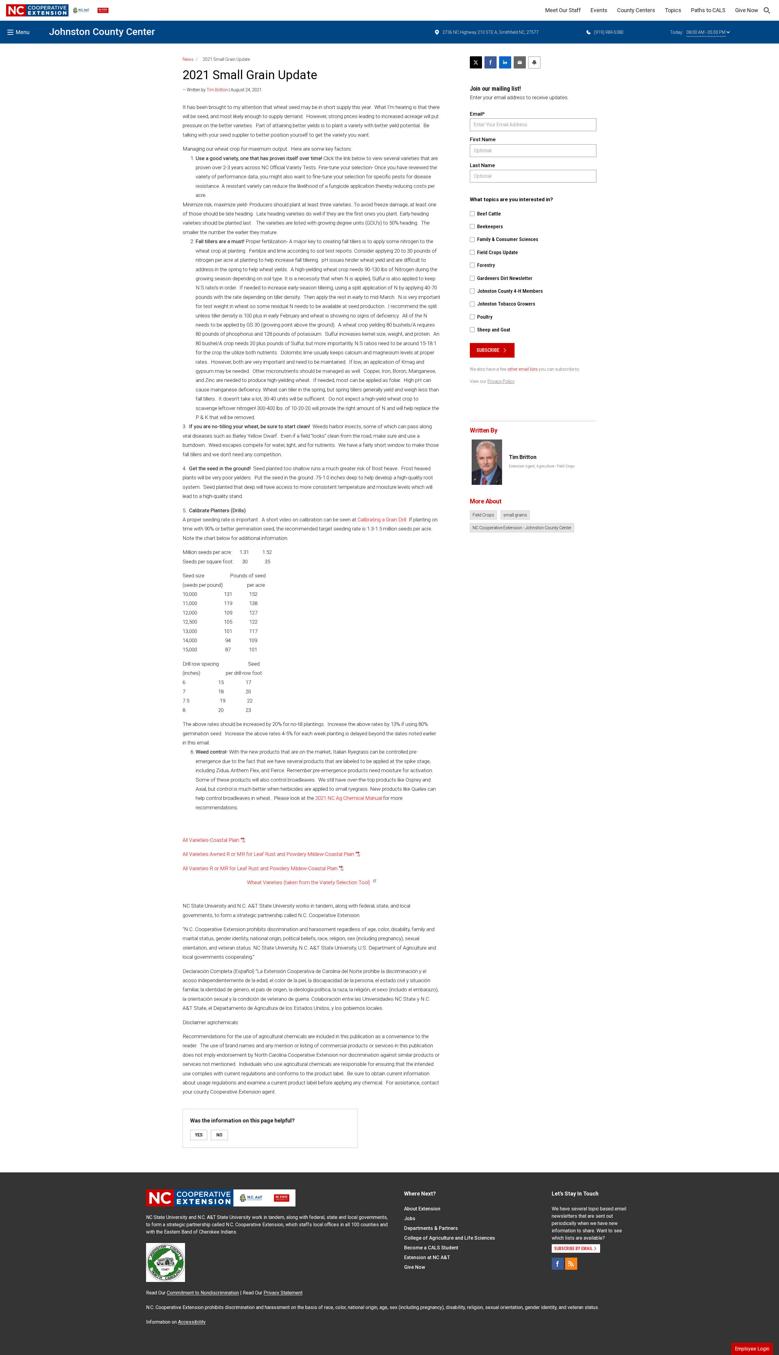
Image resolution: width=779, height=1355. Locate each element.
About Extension (422, 1209)
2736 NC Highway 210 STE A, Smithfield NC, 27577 (490, 32)
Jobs (409, 1218)
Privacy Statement (283, 1293)
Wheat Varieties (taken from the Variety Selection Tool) (308, 882)
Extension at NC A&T (427, 1257)
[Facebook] (558, 1264)
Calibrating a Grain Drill (382, 519)
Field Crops (483, 515)
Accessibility (192, 1322)
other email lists (523, 369)
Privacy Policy (501, 381)
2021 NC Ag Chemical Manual (348, 798)
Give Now (746, 10)
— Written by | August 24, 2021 (222, 89)
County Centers (636, 10)
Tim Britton (217, 89)
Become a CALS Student (431, 1248)
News (188, 59)
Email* (477, 114)
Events (599, 10)
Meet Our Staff (563, 10)
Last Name (482, 165)
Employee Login (752, 1349)
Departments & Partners (431, 1228)
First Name (483, 139)
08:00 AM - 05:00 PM (705, 32)
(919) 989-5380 (609, 32)
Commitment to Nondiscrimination (203, 1293)
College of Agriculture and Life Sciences (449, 1238)
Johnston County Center (102, 31)
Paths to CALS (708, 10)
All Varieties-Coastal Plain (211, 840)
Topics (673, 10)
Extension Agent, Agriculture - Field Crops (542, 466)
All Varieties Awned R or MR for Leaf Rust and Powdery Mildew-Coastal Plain (268, 854)
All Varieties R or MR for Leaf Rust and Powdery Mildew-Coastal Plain (260, 868)
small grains (515, 515)
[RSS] (571, 1264)
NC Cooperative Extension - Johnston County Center (522, 527)
